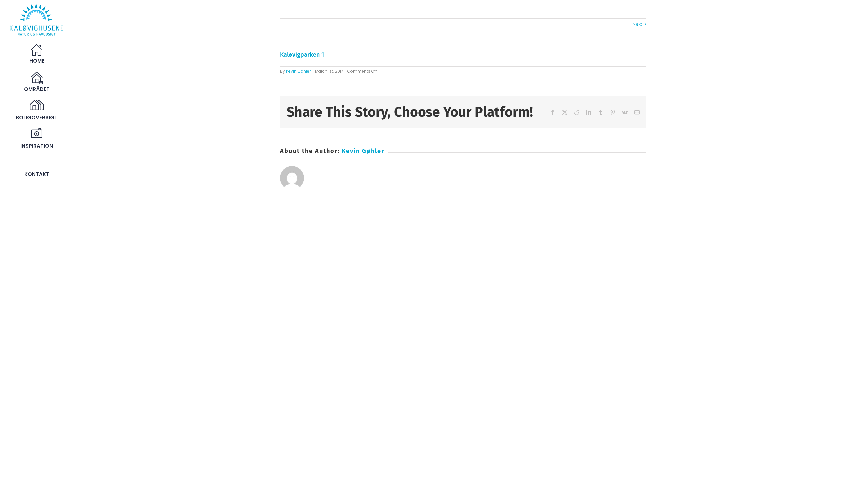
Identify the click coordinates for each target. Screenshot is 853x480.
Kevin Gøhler (298, 71)
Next (637, 24)
